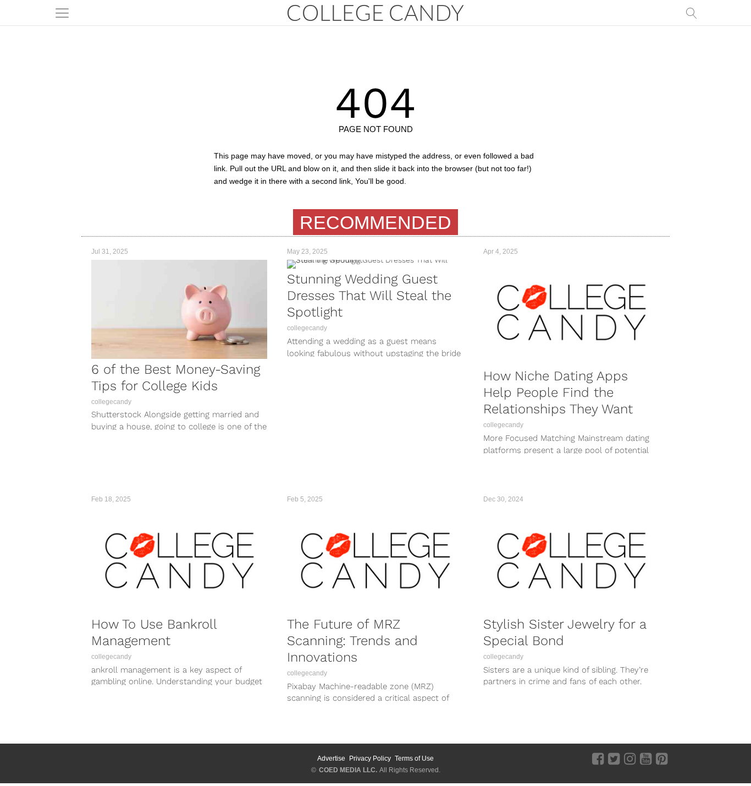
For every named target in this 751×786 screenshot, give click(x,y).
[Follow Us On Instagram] (630, 758)
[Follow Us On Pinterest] (662, 758)
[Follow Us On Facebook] (598, 758)
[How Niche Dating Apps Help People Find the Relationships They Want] (571, 312)
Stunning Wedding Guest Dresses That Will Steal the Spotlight (369, 295)
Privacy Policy (370, 758)
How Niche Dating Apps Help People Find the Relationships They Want (558, 392)
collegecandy (111, 402)
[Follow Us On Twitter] (614, 758)
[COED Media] (121, 758)
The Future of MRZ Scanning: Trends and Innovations (352, 640)
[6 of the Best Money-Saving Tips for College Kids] (179, 309)
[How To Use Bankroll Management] (179, 561)
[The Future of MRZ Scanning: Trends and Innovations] (375, 561)
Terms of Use (414, 758)
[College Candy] (375, 12)
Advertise (331, 758)
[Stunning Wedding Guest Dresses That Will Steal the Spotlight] (375, 264)
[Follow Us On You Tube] (646, 758)
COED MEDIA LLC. (348, 770)
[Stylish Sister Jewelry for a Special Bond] (571, 561)
